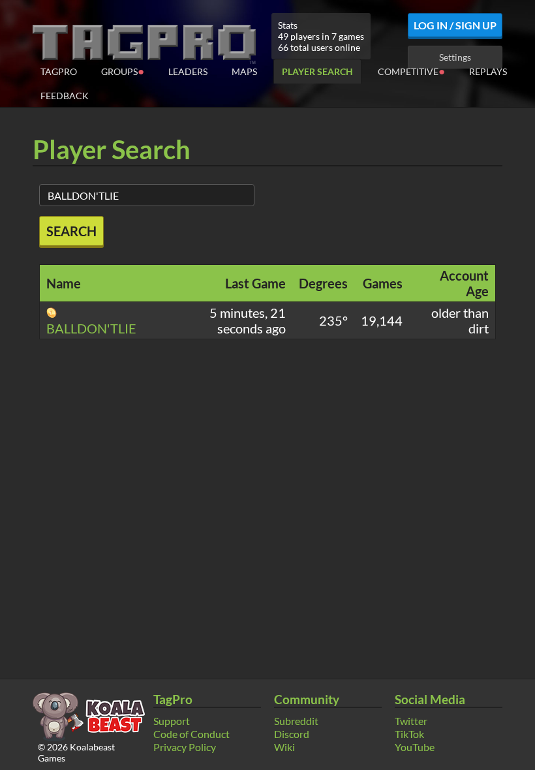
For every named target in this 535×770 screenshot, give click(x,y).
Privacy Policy (184, 747)
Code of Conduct (191, 734)
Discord (291, 734)
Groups (122, 71)
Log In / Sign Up (455, 25)
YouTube (415, 747)
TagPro (58, 71)
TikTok (409, 734)
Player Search (317, 71)
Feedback (64, 95)
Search (71, 231)
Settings (455, 57)
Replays (488, 71)
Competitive (411, 71)
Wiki (284, 747)
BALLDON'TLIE (91, 328)
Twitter (411, 721)
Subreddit (296, 721)
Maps (244, 71)
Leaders (187, 71)
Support (171, 721)
